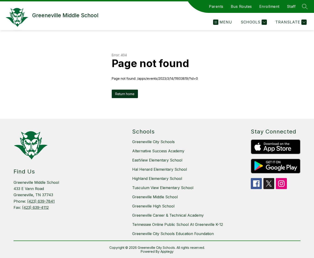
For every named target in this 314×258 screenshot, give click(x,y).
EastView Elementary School (157, 160)
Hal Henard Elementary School (159, 169)
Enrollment (269, 6)
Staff (291, 6)
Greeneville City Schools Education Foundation (173, 233)
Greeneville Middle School (155, 197)
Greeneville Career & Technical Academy (168, 215)
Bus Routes (241, 6)
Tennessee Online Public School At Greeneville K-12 (177, 224)
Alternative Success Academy (158, 151)
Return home (124, 94)
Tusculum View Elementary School (162, 187)
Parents (216, 6)
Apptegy (167, 251)
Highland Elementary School (157, 178)
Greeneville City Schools (153, 141)
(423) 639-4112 (35, 207)
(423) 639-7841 (41, 201)
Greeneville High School (153, 206)
